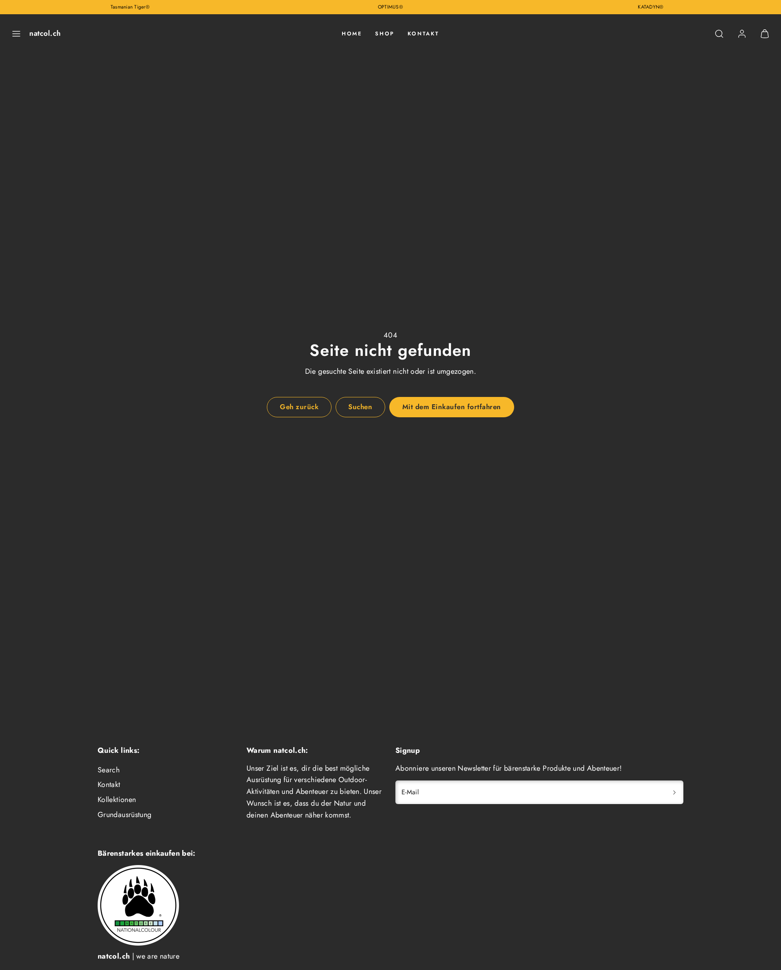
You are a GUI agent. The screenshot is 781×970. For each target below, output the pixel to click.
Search (109, 770)
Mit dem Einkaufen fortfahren (451, 407)
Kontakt (423, 33)
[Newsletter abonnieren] (674, 792)
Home (352, 33)
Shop (384, 33)
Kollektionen (117, 799)
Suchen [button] (360, 407)
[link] (742, 34)
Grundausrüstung (124, 814)
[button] (16, 34)
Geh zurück (299, 407)
